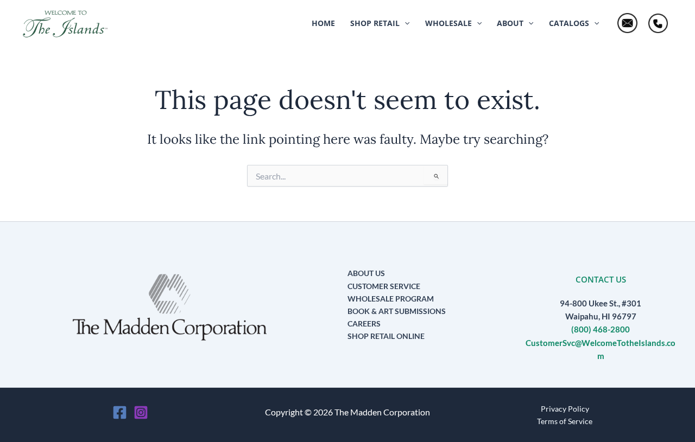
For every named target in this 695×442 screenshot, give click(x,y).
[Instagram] (141, 412)
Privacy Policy (565, 408)
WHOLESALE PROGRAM (391, 298)
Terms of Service (564, 421)
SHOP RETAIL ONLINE (386, 336)
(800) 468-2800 (600, 329)
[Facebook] (119, 412)
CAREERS (364, 323)
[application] (404, 23)
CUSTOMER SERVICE (384, 286)
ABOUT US (366, 273)
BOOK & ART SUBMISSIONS (397, 311)
